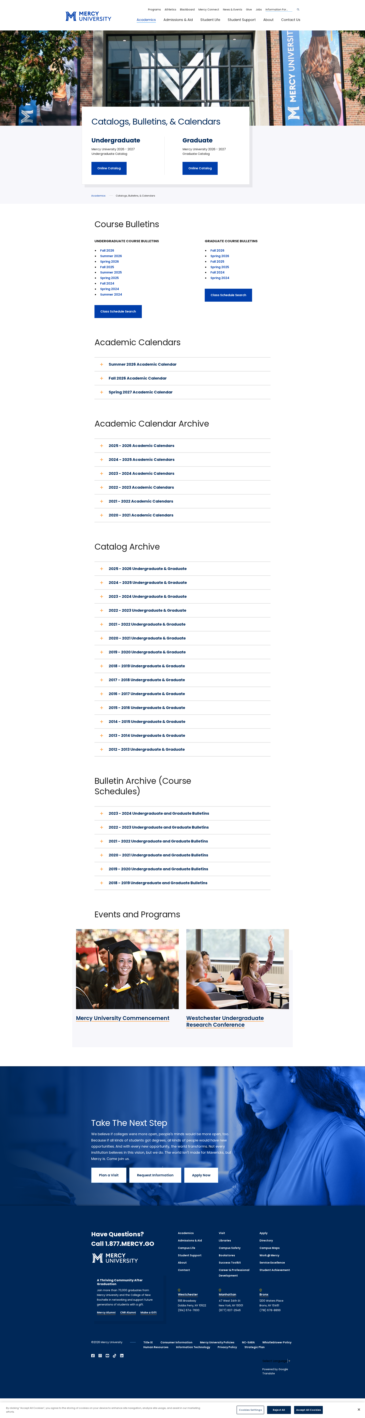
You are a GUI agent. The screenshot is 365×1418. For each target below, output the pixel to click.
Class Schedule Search (118, 311)
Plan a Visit (109, 1175)
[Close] (359, 1409)
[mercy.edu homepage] (88, 16)
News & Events (232, 9)
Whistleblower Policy (276, 1342)
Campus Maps (269, 1248)
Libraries (225, 1240)
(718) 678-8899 (270, 1310)
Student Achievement (274, 1270)
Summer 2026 (111, 256)
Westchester (188, 1295)
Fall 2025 (107, 267)
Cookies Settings (250, 1410)
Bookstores (227, 1255)
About (268, 19)
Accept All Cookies (308, 1410)
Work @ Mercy (269, 1255)
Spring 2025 (109, 278)
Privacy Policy (227, 1347)
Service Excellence (272, 1263)
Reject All (279, 1410)
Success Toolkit (230, 1263)
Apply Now (201, 1175)
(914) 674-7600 (188, 1310)
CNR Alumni (128, 1312)
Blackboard (187, 9)
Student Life (210, 19)
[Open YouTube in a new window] (107, 1356)
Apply (263, 1233)
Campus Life (186, 1248)
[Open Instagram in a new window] (100, 1356)
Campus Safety (229, 1248)
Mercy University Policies (217, 1342)
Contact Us (290, 19)
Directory (266, 1240)
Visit (222, 1233)
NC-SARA (248, 1342)
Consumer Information (176, 1342)
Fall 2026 (107, 250)
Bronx (263, 1295)
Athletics (170, 9)
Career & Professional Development (234, 1272)
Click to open (150, 24)
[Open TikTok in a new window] (114, 1356)
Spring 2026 (109, 261)
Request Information (155, 1175)
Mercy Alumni (106, 1312)
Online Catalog (109, 168)
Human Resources (155, 1347)
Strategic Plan (254, 1347)
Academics (146, 19)
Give (249, 9)
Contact (184, 1270)
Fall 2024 (107, 283)
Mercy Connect (208, 9)
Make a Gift (148, 1312)
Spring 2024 (110, 289)
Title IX (148, 1342)
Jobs (259, 9)
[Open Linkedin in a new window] (122, 1356)
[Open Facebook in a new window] (93, 1356)
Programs (154, 9)
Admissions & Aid (178, 19)
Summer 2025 (111, 272)
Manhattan (227, 1295)
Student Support (242, 19)
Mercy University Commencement (122, 1018)
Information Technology (193, 1347)
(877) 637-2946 (230, 1310)
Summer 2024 (111, 294)
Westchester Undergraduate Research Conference (225, 1021)
